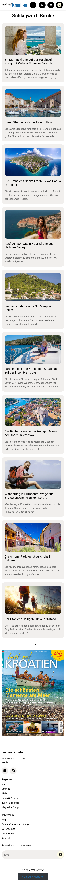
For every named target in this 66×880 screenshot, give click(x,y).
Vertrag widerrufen (33, 876)
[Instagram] (13, 770)
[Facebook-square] (5, 770)
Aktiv (4, 793)
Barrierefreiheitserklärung (15, 824)
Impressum (8, 815)
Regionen (7, 779)
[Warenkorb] (50, 5)
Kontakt (6, 838)
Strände (6, 788)
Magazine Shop (10, 807)
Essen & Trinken (10, 802)
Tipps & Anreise (10, 798)
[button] (33, 5)
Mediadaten (8, 833)
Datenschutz (8, 828)
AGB (4, 819)
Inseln (5, 784)
